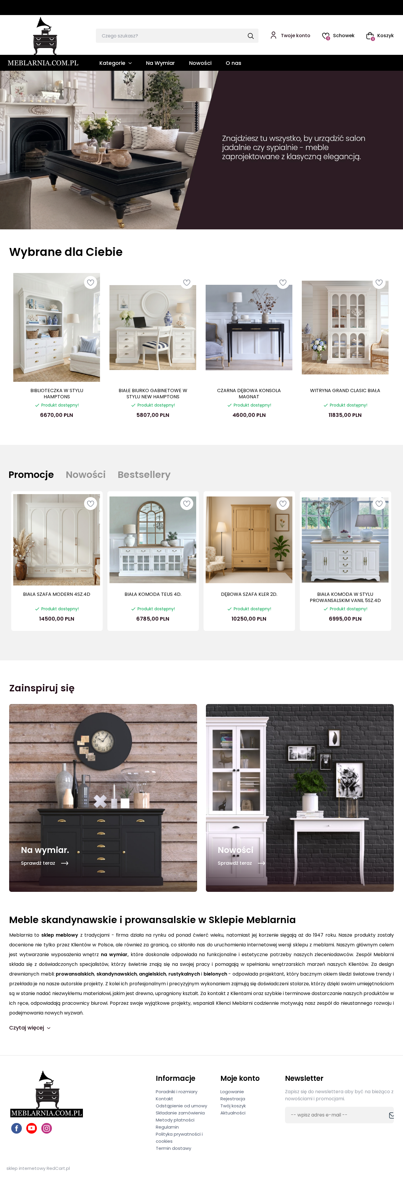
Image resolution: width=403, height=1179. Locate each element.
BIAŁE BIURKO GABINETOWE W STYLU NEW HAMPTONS (153, 393)
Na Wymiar (160, 63)
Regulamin (167, 1127)
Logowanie (232, 1091)
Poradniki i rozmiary (176, 1091)
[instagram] (46, 1128)
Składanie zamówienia (180, 1113)
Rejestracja (232, 1099)
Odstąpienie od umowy (181, 1106)
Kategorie (112, 63)
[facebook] (16, 1128)
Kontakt (164, 1099)
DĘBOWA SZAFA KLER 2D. (249, 594)
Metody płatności (175, 1120)
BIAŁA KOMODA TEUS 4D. (152, 594)
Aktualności (232, 1113)
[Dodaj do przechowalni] (90, 282)
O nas (233, 63)
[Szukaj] (251, 36)
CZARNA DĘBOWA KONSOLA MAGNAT (249, 393)
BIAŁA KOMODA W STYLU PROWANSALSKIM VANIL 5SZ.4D (345, 597)
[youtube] (31, 1128)
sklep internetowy (25, 1168)
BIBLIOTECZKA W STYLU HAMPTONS (56, 393)
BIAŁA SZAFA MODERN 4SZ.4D (56, 594)
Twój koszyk (233, 1106)
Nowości (200, 63)
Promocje (31, 474)
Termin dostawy (173, 1148)
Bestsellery (144, 474)
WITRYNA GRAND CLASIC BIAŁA (345, 390)
